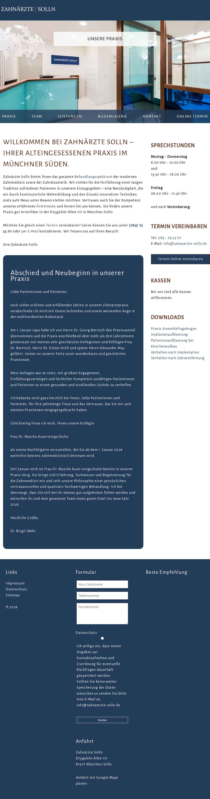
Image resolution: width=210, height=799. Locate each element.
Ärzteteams (46, 206)
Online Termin (192, 116)
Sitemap (13, 595)
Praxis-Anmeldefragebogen (174, 329)
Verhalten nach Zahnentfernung (178, 358)
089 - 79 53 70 (169, 238)
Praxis (9, 116)
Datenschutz (16, 589)
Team (36, 116)
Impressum (15, 583)
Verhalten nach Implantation (175, 352)
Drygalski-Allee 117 (92, 758)
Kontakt (152, 116)
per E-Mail (30, 231)
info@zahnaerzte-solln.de (185, 244)
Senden (102, 720)
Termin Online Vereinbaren (180, 259)
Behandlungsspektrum (93, 177)
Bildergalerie (112, 116)
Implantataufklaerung (169, 334)
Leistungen (70, 116)
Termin (52, 225)
